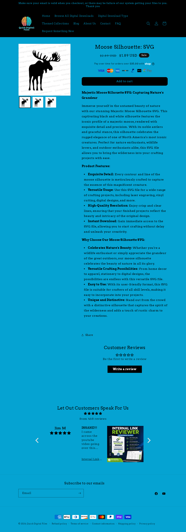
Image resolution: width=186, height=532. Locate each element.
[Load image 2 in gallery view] (37, 102)
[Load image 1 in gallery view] (24, 102)
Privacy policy (147, 523)
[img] (93, 413)
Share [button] (89, 335)
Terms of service (79, 523)
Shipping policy (127, 523)
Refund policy (59, 523)
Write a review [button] (124, 369)
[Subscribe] (80, 493)
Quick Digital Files (37, 523)
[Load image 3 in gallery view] (50, 102)
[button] (148, 24)
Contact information (103, 523)
